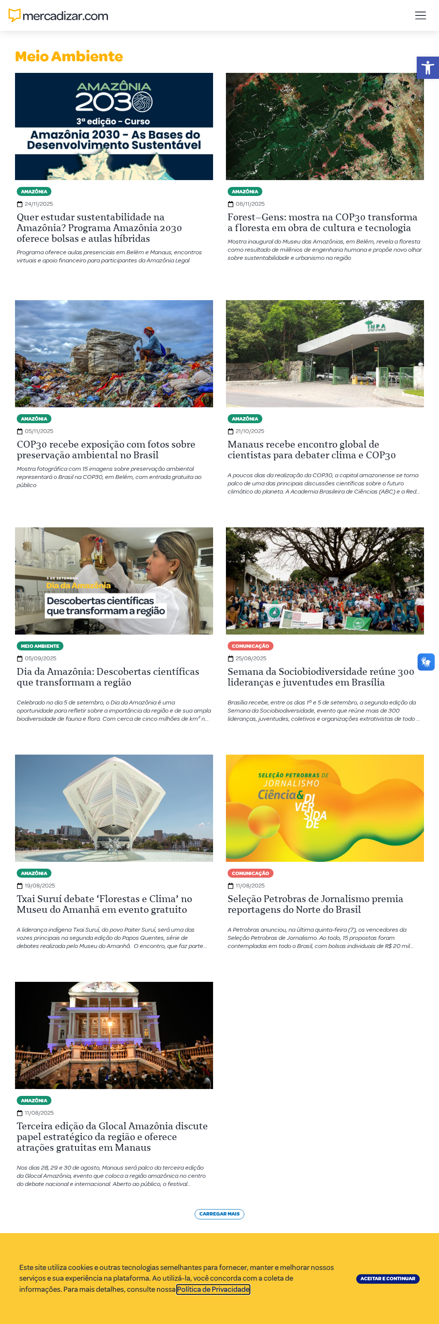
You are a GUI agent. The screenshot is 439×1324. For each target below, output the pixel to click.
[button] (428, 68)
